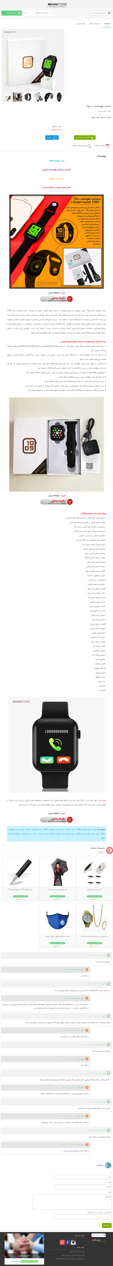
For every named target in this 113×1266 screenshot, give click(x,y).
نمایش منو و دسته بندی (99, 13)
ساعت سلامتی (69, 829)
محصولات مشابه (94, 24)
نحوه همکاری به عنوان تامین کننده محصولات (70, 1259)
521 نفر (50, 137)
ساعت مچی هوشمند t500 (86, 829)
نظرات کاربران (80, 24)
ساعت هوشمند (36, 829)
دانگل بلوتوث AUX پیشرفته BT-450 (21, 890)
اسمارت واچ (25, 829)
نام (111, 1172)
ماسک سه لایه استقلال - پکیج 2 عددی (58, 936)
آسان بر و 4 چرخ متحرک (94, 890)
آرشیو (101, 852)
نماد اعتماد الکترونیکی (77, 1252)
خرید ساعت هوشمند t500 (53, 829)
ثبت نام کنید (15, 1261)
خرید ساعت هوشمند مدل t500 (87, 833)
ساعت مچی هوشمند (28, 833)
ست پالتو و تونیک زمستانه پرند (57, 890)
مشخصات (107, 24)
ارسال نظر (106, 1225)
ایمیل (110, 1182)
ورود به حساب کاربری (29, 1261)
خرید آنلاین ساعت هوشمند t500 (62, 833)
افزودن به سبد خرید (82, 137)
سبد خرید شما (11, 13)
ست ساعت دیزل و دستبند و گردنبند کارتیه (94, 936)
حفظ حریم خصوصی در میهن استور (73, 1255)
